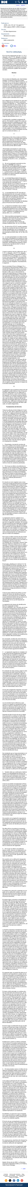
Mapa (23, 1174)
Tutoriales (21, 1176)
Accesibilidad (12, 1175)
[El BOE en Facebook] (14, 1181)
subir (24, 1168)
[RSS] (6, 1181)
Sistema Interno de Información (11, 1176)
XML (14, 46)
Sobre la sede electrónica (14, 1174)
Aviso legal (5, 1175)
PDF (6, 46)
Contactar (6, 1174)
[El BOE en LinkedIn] (18, 1181)
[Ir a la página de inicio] (4, 3)
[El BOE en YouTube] (22, 1181)
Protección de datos (20, 1175)
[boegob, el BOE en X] (10, 1181)
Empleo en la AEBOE (14, 1177)
